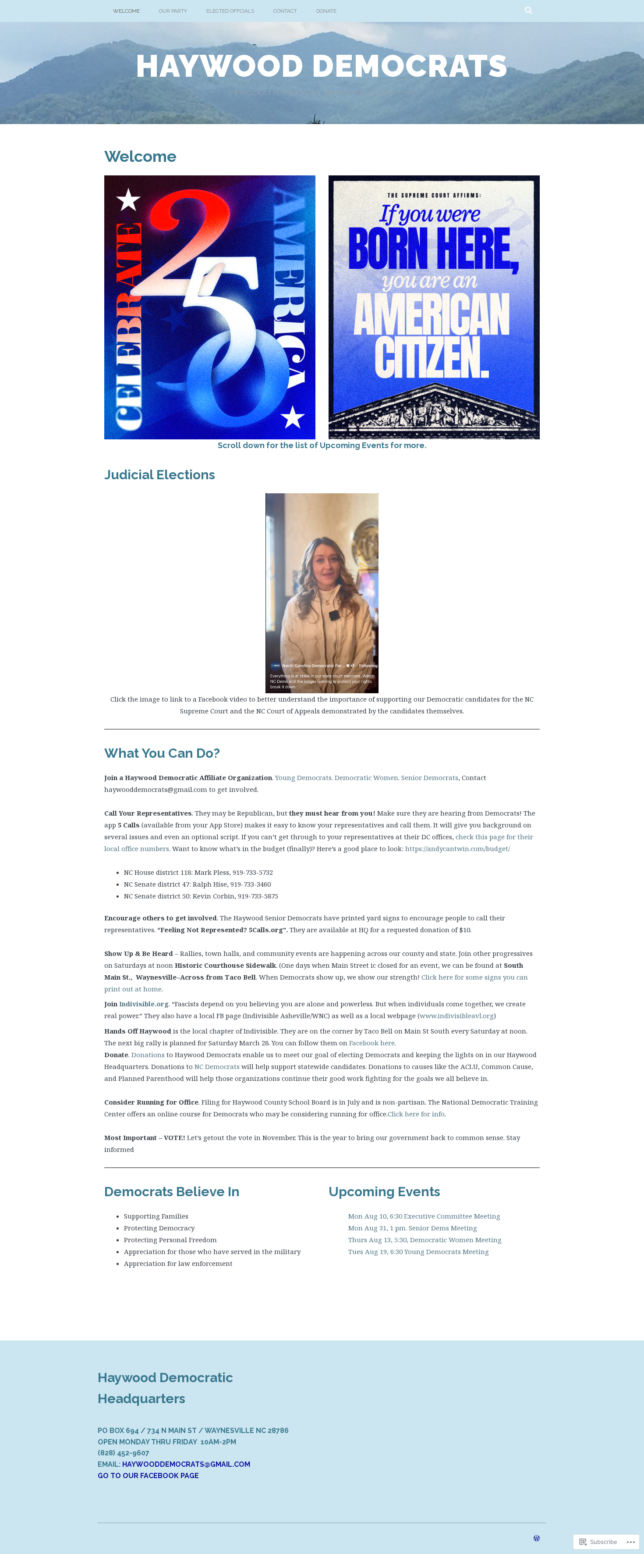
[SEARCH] (529, 11)
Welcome (126, 11)
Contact (285, 11)
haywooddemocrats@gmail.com (186, 1464)
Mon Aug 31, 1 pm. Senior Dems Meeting (412, 1227)
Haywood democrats (322, 66)
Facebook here (372, 1042)
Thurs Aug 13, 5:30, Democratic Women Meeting (425, 1239)
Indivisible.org (144, 1003)
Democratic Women (366, 777)
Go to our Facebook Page (148, 1476)
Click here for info (416, 1113)
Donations (148, 1054)
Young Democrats (303, 777)
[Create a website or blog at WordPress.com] (537, 1539)
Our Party (173, 11)
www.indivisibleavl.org (457, 1015)
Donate (326, 11)
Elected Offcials (230, 11)
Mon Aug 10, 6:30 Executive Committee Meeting (424, 1216)
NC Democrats (217, 1066)
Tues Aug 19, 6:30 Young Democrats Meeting (418, 1251)
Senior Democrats (429, 777)
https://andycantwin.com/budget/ (457, 848)
